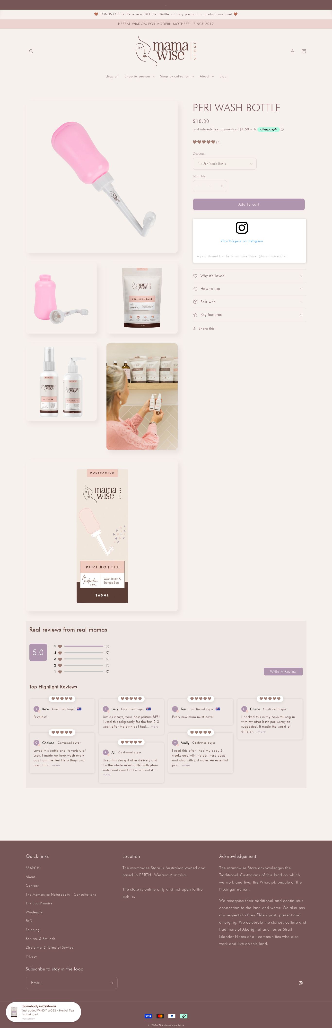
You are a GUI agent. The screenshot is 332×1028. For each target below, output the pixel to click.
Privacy (31, 956)
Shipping (33, 929)
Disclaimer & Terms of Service (49, 947)
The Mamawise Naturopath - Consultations (61, 894)
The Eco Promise (39, 903)
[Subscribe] (111, 983)
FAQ (29, 921)
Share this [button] (207, 328)
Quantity (199, 176)
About (30, 877)
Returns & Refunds (41, 938)
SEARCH (33, 868)
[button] (31, 51)
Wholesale (34, 912)
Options (198, 154)
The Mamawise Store (171, 1025)
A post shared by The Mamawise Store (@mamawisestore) (242, 256)
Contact (32, 885)
